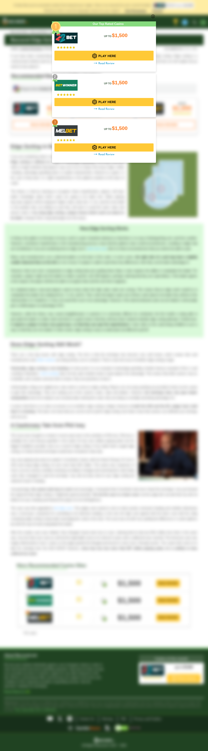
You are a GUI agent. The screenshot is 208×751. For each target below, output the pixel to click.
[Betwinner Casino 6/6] (66, 83)
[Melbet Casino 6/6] (66, 128)
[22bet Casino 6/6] (66, 36)
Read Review (106, 63)
